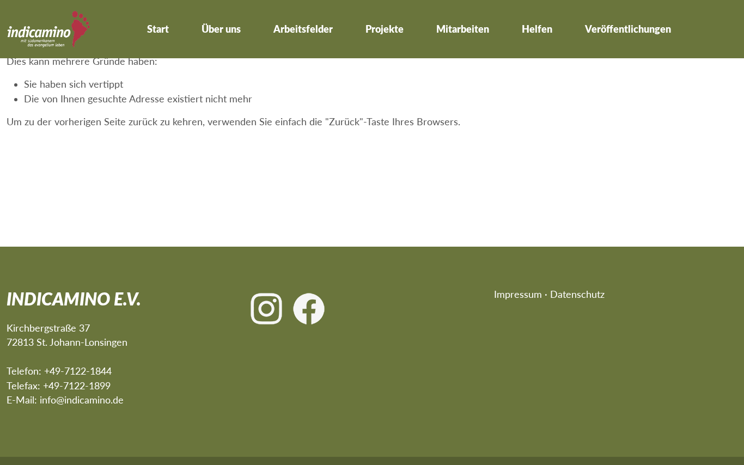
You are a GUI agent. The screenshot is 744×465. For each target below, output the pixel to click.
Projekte (384, 29)
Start (158, 29)
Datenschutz (577, 294)
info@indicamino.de (82, 400)
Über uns (221, 29)
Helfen (537, 29)
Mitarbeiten (462, 29)
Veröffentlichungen (628, 29)
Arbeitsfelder (303, 29)
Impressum (518, 294)
